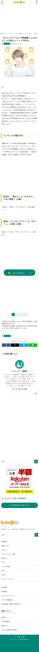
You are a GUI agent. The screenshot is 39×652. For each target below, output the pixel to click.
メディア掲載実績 (6, 600)
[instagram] (19, 389)
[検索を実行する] (36, 461)
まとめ (3, 575)
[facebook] (15, 637)
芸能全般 (4, 541)
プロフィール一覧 (6, 579)
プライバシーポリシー (8, 596)
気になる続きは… (19, 273)
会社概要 (4, 587)
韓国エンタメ (5, 546)
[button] (6, 345)
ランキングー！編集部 (19, 371)
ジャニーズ (6, 43)
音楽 (2, 571)
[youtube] (25, 389)
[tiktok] (22, 389)
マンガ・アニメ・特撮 (8, 554)
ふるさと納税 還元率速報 (9, 630)
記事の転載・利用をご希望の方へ (11, 604)
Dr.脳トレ (4, 617)
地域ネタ (4, 558)
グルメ (3, 562)
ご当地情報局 (5, 621)
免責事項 (4, 591)
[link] (13, 389)
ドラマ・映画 (5, 566)
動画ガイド (4, 626)
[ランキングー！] (19, 2)
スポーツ (4, 550)
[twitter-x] (16, 389)
